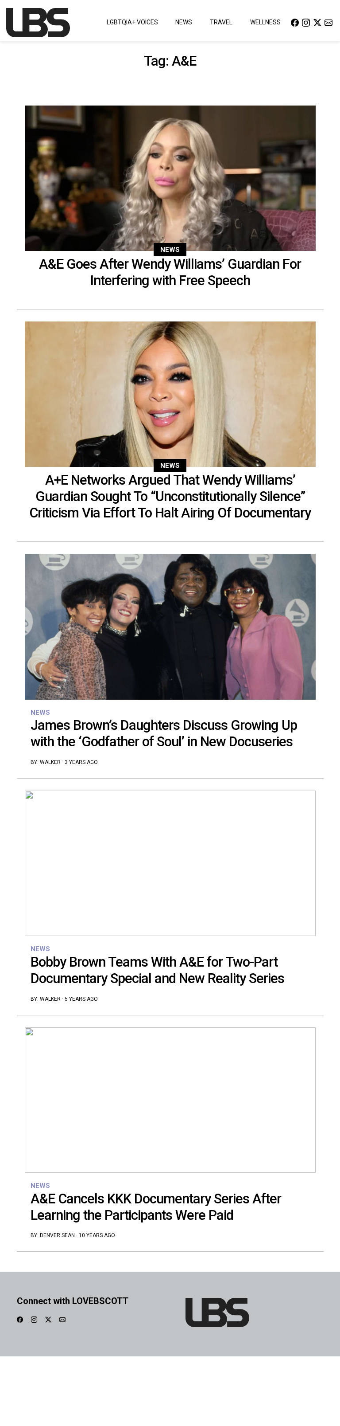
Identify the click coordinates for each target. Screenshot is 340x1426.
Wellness (265, 22)
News (183, 22)
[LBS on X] (317, 22)
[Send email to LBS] (328, 22)
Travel (221, 22)
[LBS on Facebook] (295, 22)
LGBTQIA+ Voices (132, 22)
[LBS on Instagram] (306, 22)
